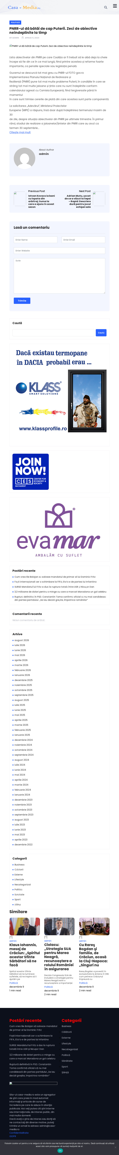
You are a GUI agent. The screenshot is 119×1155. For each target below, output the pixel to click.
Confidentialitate (19, 1132)
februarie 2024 (23, 789)
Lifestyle (19, 879)
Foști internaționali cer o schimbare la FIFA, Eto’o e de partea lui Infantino (56, 581)
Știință (18, 904)
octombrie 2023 (23, 809)
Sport (18, 899)
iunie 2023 (20, 829)
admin (15, 38)
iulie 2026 (20, 645)
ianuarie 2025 (22, 734)
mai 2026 (20, 655)
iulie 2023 (20, 824)
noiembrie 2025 (23, 685)
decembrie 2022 (24, 844)
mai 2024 (20, 774)
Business (20, 864)
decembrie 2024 (24, 739)
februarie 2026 (23, 670)
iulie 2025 (20, 705)
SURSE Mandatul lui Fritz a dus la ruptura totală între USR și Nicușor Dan (54, 586)
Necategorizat (23, 884)
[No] (115, 1147)
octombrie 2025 (23, 690)
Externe (19, 874)
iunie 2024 (20, 769)
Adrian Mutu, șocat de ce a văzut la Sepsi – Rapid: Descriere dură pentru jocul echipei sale (78, 201)
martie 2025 (21, 724)
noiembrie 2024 (23, 744)
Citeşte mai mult (20, 132)
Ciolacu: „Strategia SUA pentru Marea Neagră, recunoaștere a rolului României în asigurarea (59, 957)
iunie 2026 (20, 650)
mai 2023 (20, 834)
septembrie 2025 (24, 695)
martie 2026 (21, 665)
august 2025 (22, 700)
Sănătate (19, 894)
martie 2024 (21, 784)
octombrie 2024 (24, 749)
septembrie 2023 (24, 814)
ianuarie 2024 (22, 794)
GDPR (12, 1136)
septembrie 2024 (24, 754)
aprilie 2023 (21, 839)
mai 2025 (20, 714)
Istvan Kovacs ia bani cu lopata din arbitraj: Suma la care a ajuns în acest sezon (41, 201)
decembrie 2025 (24, 680)
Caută (17, 323)
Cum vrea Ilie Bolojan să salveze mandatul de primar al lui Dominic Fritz (55, 576)
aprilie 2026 (21, 660)
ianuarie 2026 (22, 675)
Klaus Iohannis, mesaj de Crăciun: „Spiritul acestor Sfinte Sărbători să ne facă (24, 955)
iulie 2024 (20, 764)
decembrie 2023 (24, 799)
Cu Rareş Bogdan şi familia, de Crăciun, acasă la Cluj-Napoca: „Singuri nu (93, 955)
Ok (60, 1151)
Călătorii (19, 869)
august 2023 (22, 819)
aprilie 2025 (21, 720)
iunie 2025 (20, 710)
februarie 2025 (23, 730)
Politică (15, 22)
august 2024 (22, 759)
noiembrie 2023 (23, 804)
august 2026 (22, 640)
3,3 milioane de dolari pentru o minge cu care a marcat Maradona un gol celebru (60, 591)
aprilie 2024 (21, 779)
